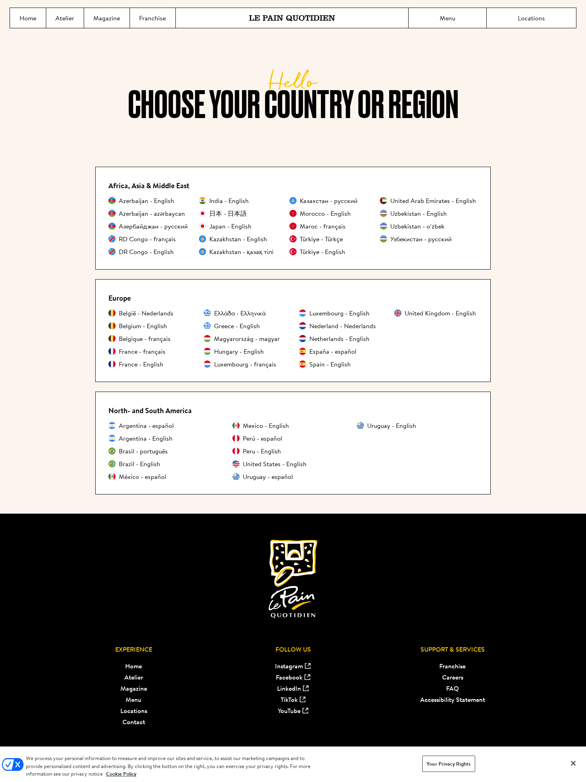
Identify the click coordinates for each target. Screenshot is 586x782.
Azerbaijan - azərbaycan (152, 213)
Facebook (289, 677)
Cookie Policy (121, 774)
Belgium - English (143, 326)
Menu (134, 699)
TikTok (289, 699)
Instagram (289, 666)
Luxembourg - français (245, 364)
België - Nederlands (146, 313)
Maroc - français (323, 226)
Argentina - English (146, 438)
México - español (142, 476)
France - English (141, 364)
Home (133, 666)
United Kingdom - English (440, 313)
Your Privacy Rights (448, 763)
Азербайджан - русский (153, 226)
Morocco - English (325, 213)
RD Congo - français (147, 239)
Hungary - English (239, 351)
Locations (133, 710)
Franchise (452, 666)
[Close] (573, 763)
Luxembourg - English (339, 313)
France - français (142, 351)
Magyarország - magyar (247, 338)
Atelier (133, 677)
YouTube (289, 710)
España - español (332, 351)
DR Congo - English (146, 251)
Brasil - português (143, 451)
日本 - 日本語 (228, 213)
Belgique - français (145, 338)
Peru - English (262, 451)
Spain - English (330, 364)
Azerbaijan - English (146, 200)
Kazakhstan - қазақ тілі (241, 251)
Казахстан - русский (329, 200)
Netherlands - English (339, 338)
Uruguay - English (391, 425)
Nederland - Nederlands (342, 326)
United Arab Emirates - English (433, 200)
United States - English (275, 464)
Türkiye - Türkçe (321, 239)
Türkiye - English (322, 251)
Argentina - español (146, 425)
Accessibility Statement (452, 699)
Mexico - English (266, 425)
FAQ (452, 688)
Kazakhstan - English (238, 239)
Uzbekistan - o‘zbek (417, 226)
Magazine (133, 688)
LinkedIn (289, 688)
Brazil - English (139, 464)
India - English (229, 200)
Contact (133, 722)
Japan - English (230, 226)
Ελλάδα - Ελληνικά (239, 313)
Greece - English (237, 326)
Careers (452, 677)
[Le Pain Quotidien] (292, 18)
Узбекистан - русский (421, 239)
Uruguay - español (268, 476)
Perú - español (262, 438)
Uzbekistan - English (418, 213)
